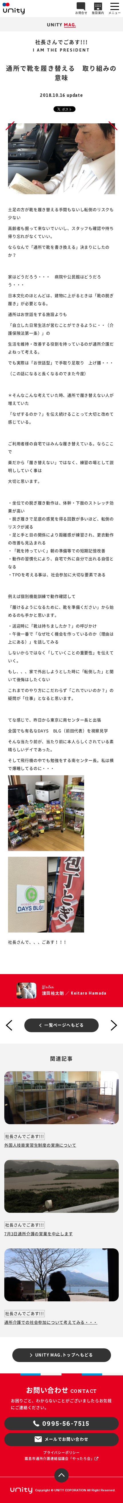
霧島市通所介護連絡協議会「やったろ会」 (59, 1458)
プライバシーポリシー (61, 1452)
